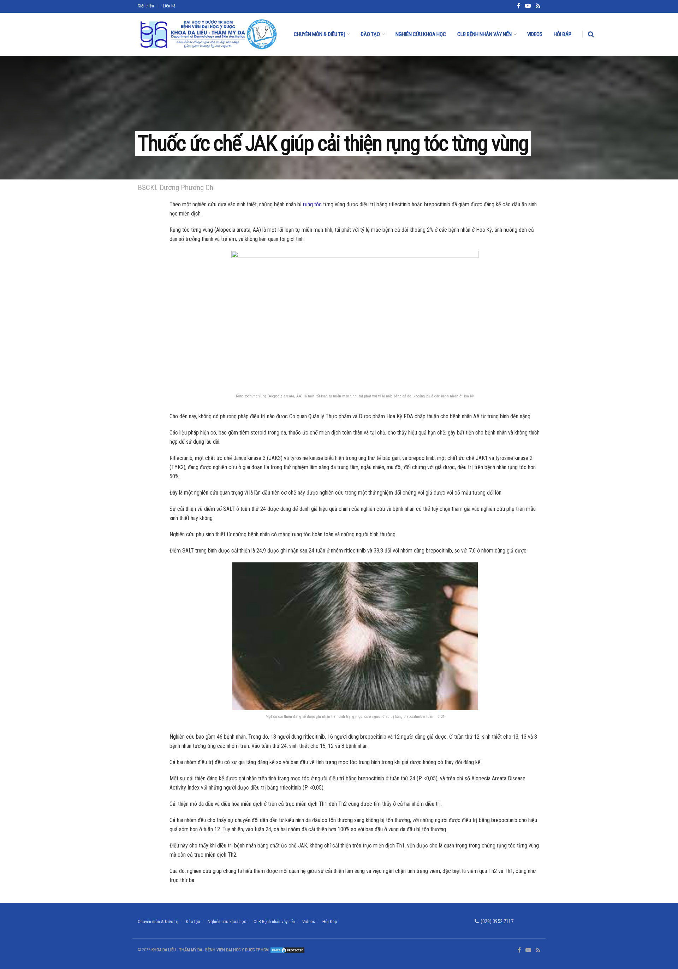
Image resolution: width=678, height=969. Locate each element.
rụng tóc (312, 204)
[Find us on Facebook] (519, 950)
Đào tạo (370, 34)
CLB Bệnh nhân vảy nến (484, 34)
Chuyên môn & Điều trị (319, 34)
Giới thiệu (146, 6)
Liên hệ (169, 6)
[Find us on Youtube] (528, 950)
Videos (534, 34)
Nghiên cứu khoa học (421, 34)
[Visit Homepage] (208, 34)
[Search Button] (591, 34)
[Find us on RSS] (538, 950)
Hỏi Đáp (562, 34)
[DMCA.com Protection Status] (287, 949)
